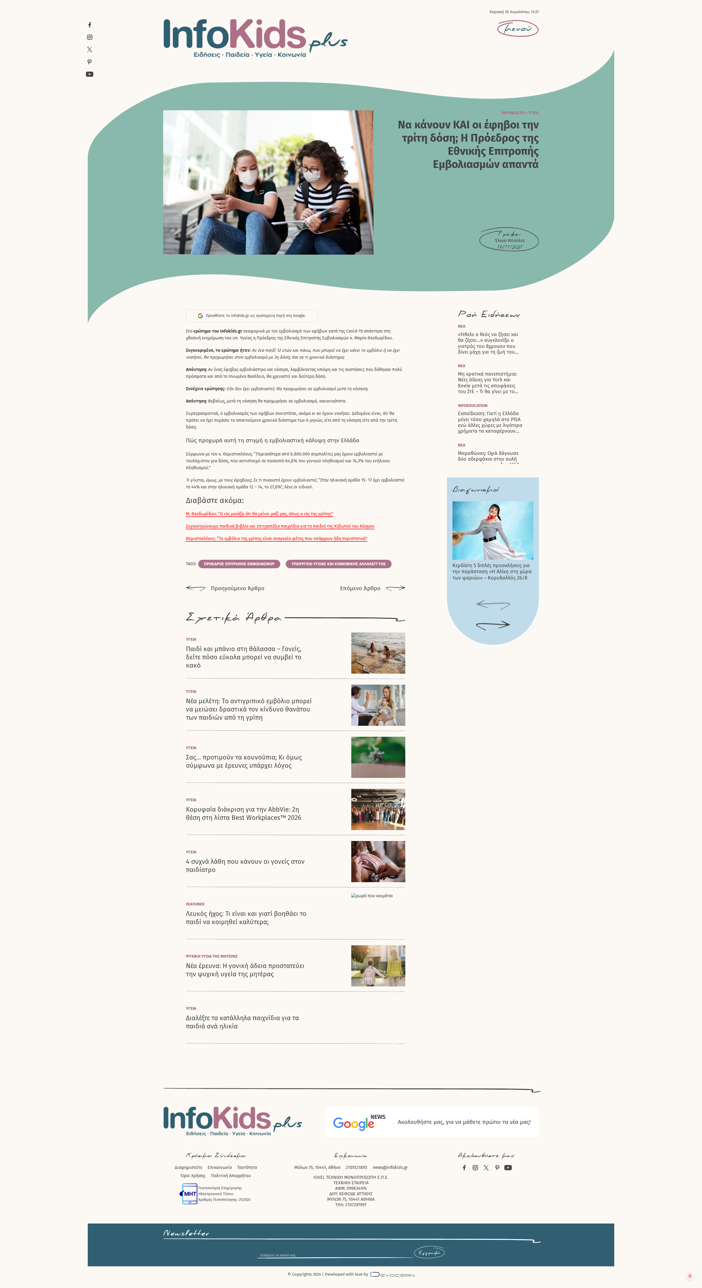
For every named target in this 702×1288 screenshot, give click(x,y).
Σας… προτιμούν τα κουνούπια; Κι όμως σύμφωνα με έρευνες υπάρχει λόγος (244, 761)
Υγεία (533, 112)
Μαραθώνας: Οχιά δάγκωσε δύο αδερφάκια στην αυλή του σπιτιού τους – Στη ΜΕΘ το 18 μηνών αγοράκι (488, 462)
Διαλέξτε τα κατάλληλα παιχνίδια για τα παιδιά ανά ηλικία (242, 1022)
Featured (195, 904)
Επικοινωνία (220, 1167)
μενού (518, 28)
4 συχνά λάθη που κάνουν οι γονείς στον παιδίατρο (245, 866)
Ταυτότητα (247, 1167)
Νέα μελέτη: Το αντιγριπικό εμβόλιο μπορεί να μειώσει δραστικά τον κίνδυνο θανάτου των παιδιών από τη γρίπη (249, 709)
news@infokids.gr (390, 1167)
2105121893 (356, 1167)
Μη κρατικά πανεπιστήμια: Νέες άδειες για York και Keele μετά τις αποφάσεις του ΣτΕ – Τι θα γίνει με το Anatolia (487, 383)
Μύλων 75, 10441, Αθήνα (317, 1167)
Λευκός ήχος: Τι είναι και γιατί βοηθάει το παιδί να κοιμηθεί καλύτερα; (246, 918)
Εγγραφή (429, 1253)
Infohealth (513, 112)
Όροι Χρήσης (192, 1175)
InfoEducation (473, 405)
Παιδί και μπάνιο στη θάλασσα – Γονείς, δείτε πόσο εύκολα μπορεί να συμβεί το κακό (243, 657)
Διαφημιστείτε (188, 1167)
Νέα (461, 326)
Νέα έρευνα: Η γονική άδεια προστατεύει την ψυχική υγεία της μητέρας (245, 970)
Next (493, 625)
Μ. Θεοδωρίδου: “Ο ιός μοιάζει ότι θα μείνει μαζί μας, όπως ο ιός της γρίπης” (259, 513)
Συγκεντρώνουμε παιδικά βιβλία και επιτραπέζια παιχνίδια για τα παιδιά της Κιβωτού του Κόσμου (280, 526)
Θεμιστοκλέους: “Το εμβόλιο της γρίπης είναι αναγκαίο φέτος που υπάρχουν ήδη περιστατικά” (276, 538)
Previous (493, 605)
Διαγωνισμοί (475, 489)
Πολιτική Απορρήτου (231, 1175)
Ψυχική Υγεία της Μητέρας (212, 956)
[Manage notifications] (690, 1276)
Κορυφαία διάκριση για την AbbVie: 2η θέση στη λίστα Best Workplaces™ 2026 (243, 814)
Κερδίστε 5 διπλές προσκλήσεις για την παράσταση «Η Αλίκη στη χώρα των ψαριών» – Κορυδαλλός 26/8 (492, 572)
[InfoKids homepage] (256, 38)
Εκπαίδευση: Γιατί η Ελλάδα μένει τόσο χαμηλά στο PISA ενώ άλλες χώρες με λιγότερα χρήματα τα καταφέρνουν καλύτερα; (490, 422)
